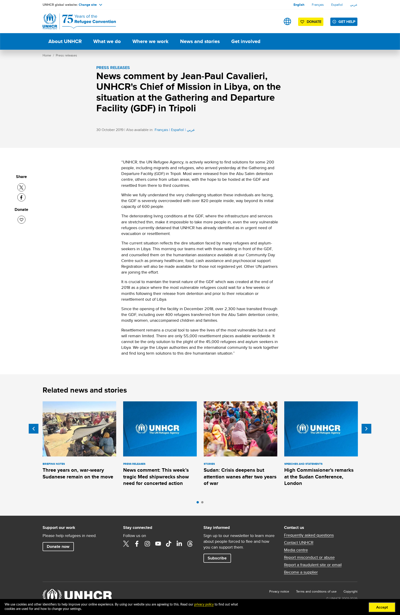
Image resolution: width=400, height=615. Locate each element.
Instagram (147, 544)
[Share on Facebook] (21, 197)
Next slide (366, 429)
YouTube (158, 544)
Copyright (350, 591)
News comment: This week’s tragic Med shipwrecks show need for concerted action (156, 476)
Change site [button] (88, 4)
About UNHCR (65, 41)
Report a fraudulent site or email (313, 564)
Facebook (137, 544)
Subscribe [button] (217, 558)
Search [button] (273, 21)
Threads (190, 544)
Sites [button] (287, 21)
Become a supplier (301, 572)
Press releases (66, 55)
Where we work (150, 41)
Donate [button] (314, 21)
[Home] (75, 21)
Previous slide (33, 429)
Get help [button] (346, 21)
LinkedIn (179, 544)
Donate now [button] (58, 546)
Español (337, 4)
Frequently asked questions (309, 535)
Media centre (296, 550)
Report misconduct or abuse (309, 557)
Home (47, 55)
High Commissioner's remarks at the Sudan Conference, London (318, 476)
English (299, 4)
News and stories (200, 41)
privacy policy (204, 604)
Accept (382, 607)
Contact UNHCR (298, 542)
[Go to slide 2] (203, 503)
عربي (353, 4)
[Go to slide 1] (199, 503)
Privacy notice (279, 591)
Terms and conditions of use (316, 591)
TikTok (169, 544)
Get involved (245, 41)
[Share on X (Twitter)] (21, 187)
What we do (107, 41)
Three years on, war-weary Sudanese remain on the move (78, 473)
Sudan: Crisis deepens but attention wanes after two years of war (240, 476)
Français (318, 4)
